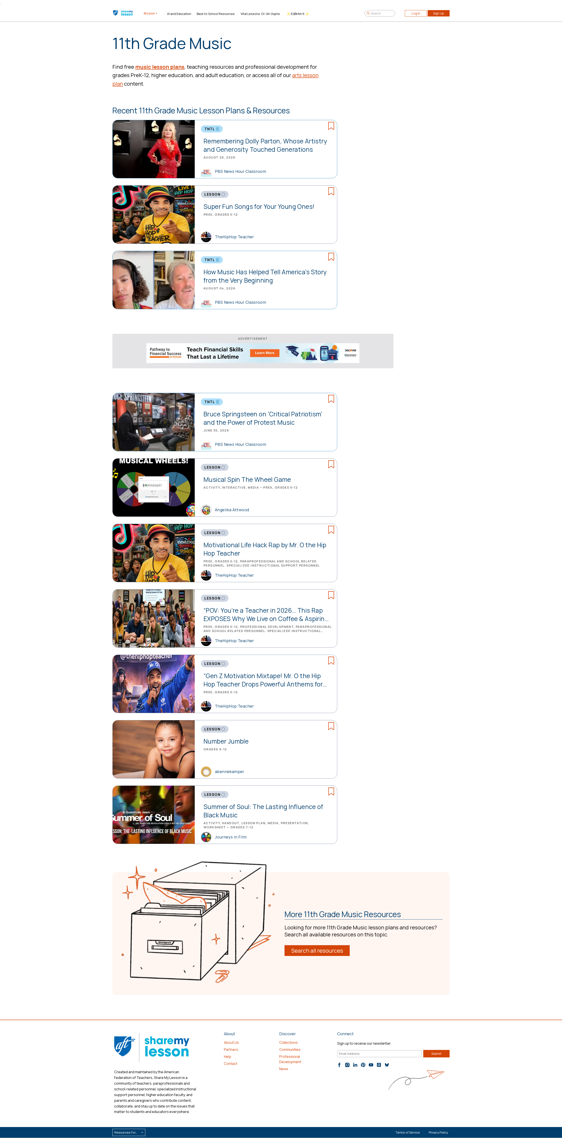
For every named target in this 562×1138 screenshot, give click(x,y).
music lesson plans (159, 66)
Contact (230, 1063)
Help (227, 1056)
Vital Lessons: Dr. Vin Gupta (260, 14)
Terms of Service (407, 1132)
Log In (416, 13)
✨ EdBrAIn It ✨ (297, 14)
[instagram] (347, 1065)
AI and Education (179, 14)
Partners (231, 1049)
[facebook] (339, 1065)
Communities (290, 1049)
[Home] (123, 13)
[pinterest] (363, 1065)
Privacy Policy (438, 1132)
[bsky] (387, 1065)
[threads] (379, 1065)
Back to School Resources (216, 14)
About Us (231, 1042)
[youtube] (371, 1065)
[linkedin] (355, 1065)
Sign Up (438, 13)
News (283, 1068)
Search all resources (317, 950)
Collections (288, 1042)
